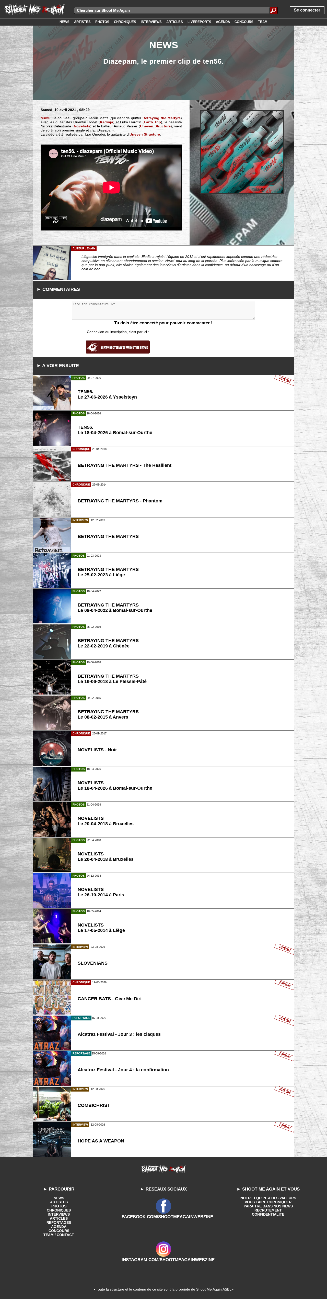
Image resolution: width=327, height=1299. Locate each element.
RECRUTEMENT (268, 1210)
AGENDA (58, 1227)
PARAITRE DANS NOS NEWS (268, 1206)
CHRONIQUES (59, 1210)
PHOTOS (58, 1206)
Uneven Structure (155, 126)
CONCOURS (59, 1231)
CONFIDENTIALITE (268, 1214)
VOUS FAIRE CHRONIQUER (268, 1202)
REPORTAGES (58, 1222)
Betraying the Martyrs (162, 118)
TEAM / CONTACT (58, 1235)
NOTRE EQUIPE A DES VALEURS (268, 1198)
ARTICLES (59, 1218)
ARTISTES (59, 1202)
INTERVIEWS (59, 1214)
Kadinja (106, 122)
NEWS (59, 1198)
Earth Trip (152, 122)
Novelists (82, 126)
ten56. (46, 118)
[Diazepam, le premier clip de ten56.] (242, 152)
